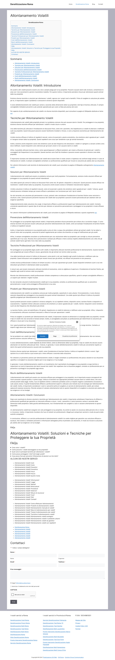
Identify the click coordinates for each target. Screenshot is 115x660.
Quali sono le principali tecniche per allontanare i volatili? (31, 452)
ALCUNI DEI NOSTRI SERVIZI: (20, 52)
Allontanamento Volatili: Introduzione (23, 28)
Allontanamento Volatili (22, 529)
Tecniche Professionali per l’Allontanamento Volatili (27, 36)
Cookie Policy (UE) (81, 626)
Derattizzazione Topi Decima (52, 626)
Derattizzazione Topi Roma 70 (53, 623)
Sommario (14, 26)
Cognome (61, 558)
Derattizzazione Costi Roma (19, 620)
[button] (77, 322)
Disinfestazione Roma (22, 527)
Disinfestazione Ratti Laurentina (53, 629)
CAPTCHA (13, 590)
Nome (12, 558)
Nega (54, 336)
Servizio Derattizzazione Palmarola (54, 620)
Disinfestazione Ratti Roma (19, 632)
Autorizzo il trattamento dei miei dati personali (25, 586)
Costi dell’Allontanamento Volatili (21, 40)
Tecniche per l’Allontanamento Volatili (23, 30)
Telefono (61, 562)
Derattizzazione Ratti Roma (19, 626)
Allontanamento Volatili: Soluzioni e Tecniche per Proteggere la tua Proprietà (35, 48)
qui (11, 113)
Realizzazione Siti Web (50, 657)
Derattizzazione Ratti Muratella (53, 637)
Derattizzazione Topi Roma (19, 629)
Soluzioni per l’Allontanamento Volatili (23, 32)
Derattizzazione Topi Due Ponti (53, 639)
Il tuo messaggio (16, 569)
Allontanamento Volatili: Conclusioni (22, 44)
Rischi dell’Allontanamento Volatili (22, 42)
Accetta (42, 336)
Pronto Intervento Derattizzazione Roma (23, 640)
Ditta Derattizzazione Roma (19, 637)
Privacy (77, 623)
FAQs (12, 46)
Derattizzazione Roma (21, 4)
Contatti (100, 4)
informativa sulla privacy (23, 583)
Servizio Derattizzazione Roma (20, 643)
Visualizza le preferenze (69, 336)
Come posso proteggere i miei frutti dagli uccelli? (28, 454)
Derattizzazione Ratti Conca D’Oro (54, 650)
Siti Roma (61, 657)
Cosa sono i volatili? (18, 447)
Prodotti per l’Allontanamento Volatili (23, 38)
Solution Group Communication (74, 657)
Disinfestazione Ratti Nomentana (54, 647)
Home (70, 4)
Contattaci (14, 54)
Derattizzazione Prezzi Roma (20, 623)
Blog (93, 4)
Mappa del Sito (80, 620)
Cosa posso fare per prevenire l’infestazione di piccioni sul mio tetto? (35, 456)
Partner (77, 629)
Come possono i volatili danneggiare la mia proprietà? (30, 450)
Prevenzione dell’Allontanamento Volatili (24, 34)
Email (12, 562)
